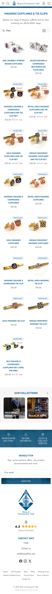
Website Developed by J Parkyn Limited (26, 590)
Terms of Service (43, 575)
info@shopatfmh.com (26, 553)
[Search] (9, 3)
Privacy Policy (29, 575)
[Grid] (44, 30)
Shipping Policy (43, 571)
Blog (25, 571)
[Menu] (3, 3)
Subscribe (26, 481)
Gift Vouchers (16, 571)
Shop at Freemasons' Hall (29, 587)
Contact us (26, 548)
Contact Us (26, 579)
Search (5, 571)
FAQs (26, 542)
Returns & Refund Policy (12, 575)
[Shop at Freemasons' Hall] (26, 3)
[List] (48, 30)
